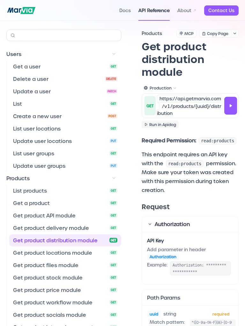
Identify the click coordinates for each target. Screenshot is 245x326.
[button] (190, 224)
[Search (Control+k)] (63, 35)
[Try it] (230, 106)
